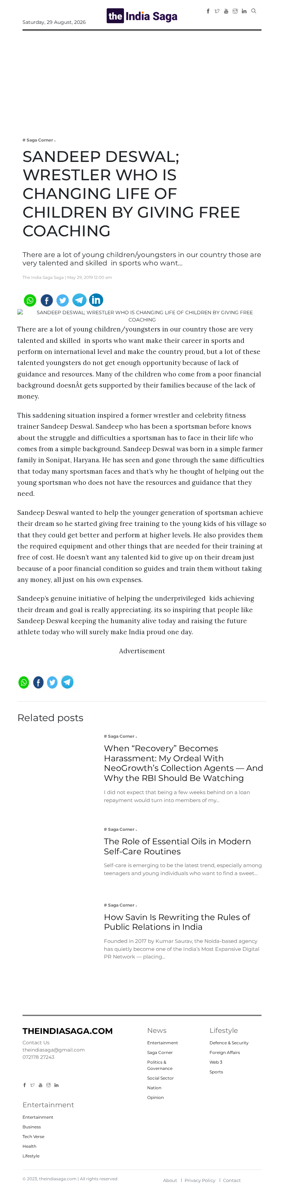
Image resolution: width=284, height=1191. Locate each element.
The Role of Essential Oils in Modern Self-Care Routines (177, 846)
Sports (216, 1071)
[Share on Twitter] (63, 299)
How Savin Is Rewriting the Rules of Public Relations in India (177, 922)
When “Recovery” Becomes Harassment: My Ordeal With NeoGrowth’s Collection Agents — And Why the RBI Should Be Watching (183, 763)
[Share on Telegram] (79, 299)
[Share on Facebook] (46, 299)
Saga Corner (160, 1052)
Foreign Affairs (225, 1052)
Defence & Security (229, 1042)
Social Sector (160, 1078)
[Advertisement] (142, 79)
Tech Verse (33, 1136)
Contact (232, 1180)
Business (32, 1126)
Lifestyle (31, 1155)
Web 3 (216, 1062)
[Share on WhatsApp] (30, 299)
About (170, 1180)
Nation (154, 1087)
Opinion (155, 1097)
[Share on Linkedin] (96, 299)
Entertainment (162, 1042)
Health (29, 1146)
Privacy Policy (200, 1180)
